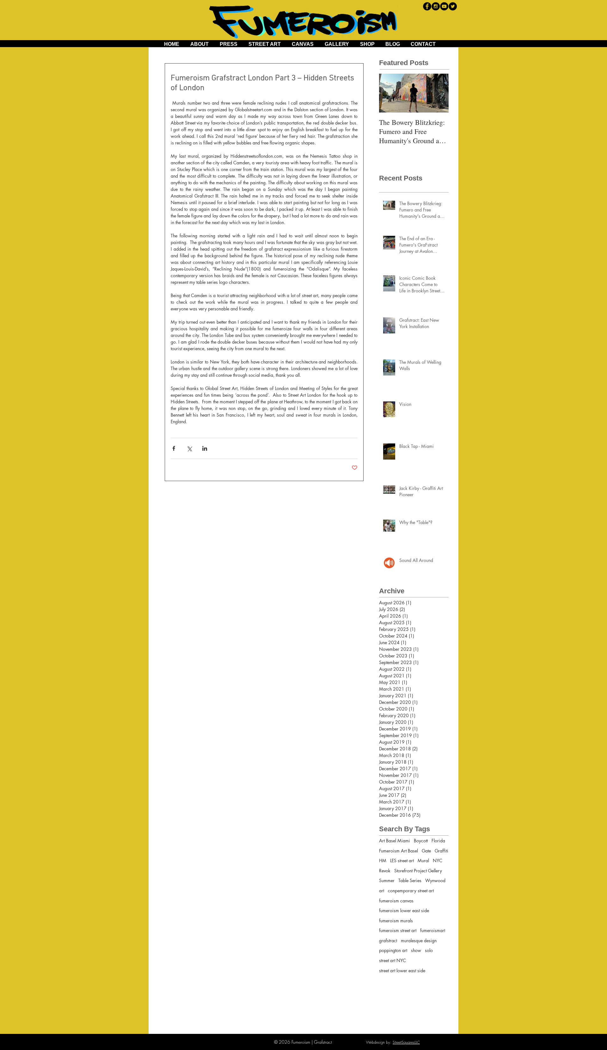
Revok (384, 871)
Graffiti (441, 851)
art (381, 891)
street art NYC (392, 960)
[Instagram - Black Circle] (436, 6)
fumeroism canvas (396, 901)
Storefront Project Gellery (418, 871)
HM (382, 861)
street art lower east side (402, 971)
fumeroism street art (397, 930)
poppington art (393, 950)
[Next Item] (438, 93)
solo (429, 950)
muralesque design (419, 940)
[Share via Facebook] (174, 448)
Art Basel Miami (394, 841)
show (416, 950)
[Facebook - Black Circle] (427, 6)
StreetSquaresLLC (406, 1042)
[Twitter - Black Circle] (453, 6)
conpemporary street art (411, 891)
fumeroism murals (396, 921)
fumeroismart (432, 930)
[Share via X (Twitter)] (189, 448)
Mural (423, 861)
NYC (437, 861)
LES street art (402, 861)
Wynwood (435, 880)
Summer (387, 880)
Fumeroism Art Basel (398, 851)
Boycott (421, 841)
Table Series (409, 880)
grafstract (388, 940)
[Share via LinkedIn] (205, 448)
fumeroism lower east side (404, 910)
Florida (438, 841)
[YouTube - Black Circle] (444, 6)
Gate (426, 851)
